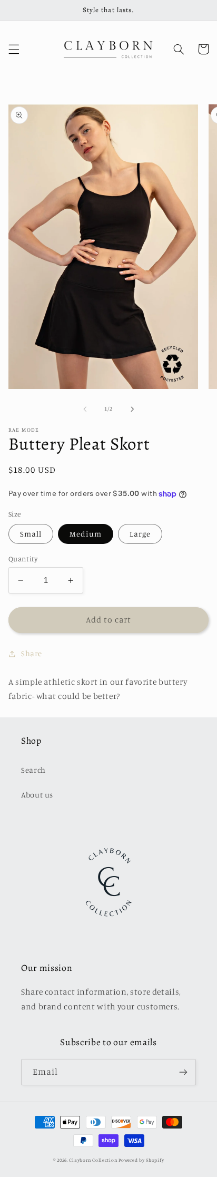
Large (140, 533)
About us (37, 794)
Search (33, 769)
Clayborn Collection (93, 1160)
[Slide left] (84, 409)
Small (31, 533)
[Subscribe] (183, 1072)
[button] (14, 49)
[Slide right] (132, 409)
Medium (86, 533)
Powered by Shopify (141, 1160)
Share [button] (31, 653)
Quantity (22, 559)
